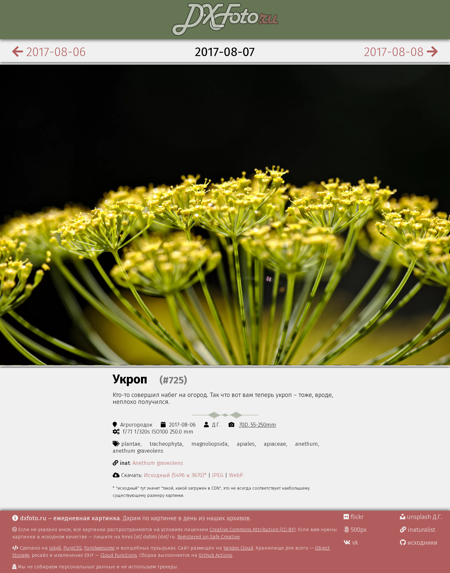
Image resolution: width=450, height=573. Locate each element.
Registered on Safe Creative (208, 537)
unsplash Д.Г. (423, 517)
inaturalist (420, 529)
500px (358, 529)
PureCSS (72, 548)
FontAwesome (99, 548)
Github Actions (215, 555)
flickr (356, 517)
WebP (236, 475)
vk (354, 542)
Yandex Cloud (238, 548)
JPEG (217, 475)
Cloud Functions (118, 555)
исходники (421, 542)
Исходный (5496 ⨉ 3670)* (175, 475)
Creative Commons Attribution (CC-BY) (252, 529)
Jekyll (55, 548)
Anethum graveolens (157, 463)
